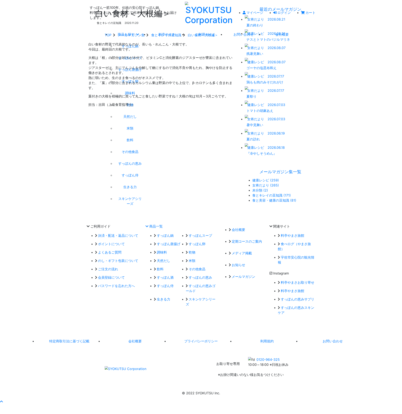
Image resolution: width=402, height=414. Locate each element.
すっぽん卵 (197, 244)
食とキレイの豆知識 (166, 35)
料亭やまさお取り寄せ (297, 282)
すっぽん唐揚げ (168, 244)
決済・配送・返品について (118, 235)
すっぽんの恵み (200, 277)
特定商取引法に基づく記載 (69, 341)
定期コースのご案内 (247, 241)
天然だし (163, 261)
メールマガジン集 (131, 35)
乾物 (192, 252)
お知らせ (238, 265)
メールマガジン (243, 276)
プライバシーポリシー (201, 341)
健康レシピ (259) (265, 180)
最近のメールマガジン (280, 9)
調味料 (162, 252)
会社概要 (238, 230)
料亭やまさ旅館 (292, 235)
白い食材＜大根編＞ (203, 35)
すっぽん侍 (165, 286)
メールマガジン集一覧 (280, 171)
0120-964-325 (268, 359)
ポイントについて (111, 244)
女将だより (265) (265, 185)
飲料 (160, 269)
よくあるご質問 (109, 252)
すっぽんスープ (200, 235)
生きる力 (163, 299)
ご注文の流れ (108, 269)
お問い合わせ (333, 341)
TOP (108, 35)
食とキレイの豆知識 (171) (271, 195)
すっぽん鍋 (165, 235)
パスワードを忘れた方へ (116, 286)
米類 (192, 261)
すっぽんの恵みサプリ (297, 299)
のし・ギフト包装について (118, 261)
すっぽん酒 (165, 277)
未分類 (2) (260, 190)
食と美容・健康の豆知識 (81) (274, 200)
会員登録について (111, 277)
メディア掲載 (242, 253)
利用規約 (267, 341)
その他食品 (197, 269)
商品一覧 (156, 226)
